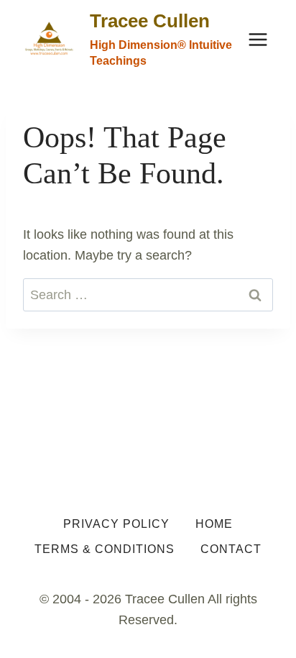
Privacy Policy (116, 524)
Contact (231, 549)
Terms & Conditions (104, 549)
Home (214, 524)
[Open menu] (257, 39)
